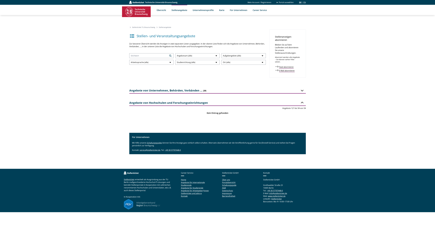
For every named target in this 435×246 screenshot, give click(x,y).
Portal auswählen (286, 2)
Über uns (226, 179)
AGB (224, 188)
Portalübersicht (229, 182)
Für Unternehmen (238, 10)
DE (300, 2)
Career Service (260, 10)
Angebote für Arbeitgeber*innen (195, 190)
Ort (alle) (226, 62)
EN (304, 2)
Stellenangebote (179, 10)
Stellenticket (129, 179)
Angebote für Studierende (192, 188)
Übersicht (161, 10)
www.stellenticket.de (276, 196)
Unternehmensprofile (203, 10)
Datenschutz (227, 190)
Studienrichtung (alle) (186, 62)
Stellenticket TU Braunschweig (143, 27)
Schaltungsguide (229, 185)
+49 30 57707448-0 (173, 150)
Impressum (227, 193)
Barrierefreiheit (228, 196)
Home (183, 179)
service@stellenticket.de (150, 150)
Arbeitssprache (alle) (139, 62)
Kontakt (184, 196)
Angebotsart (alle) (184, 55)
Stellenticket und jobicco (191, 193)
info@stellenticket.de (278, 193)
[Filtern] (170, 55)
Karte (221, 10)
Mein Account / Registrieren (259, 2)
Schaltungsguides (154, 143)
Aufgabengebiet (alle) (232, 55)
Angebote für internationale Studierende (193, 183)
